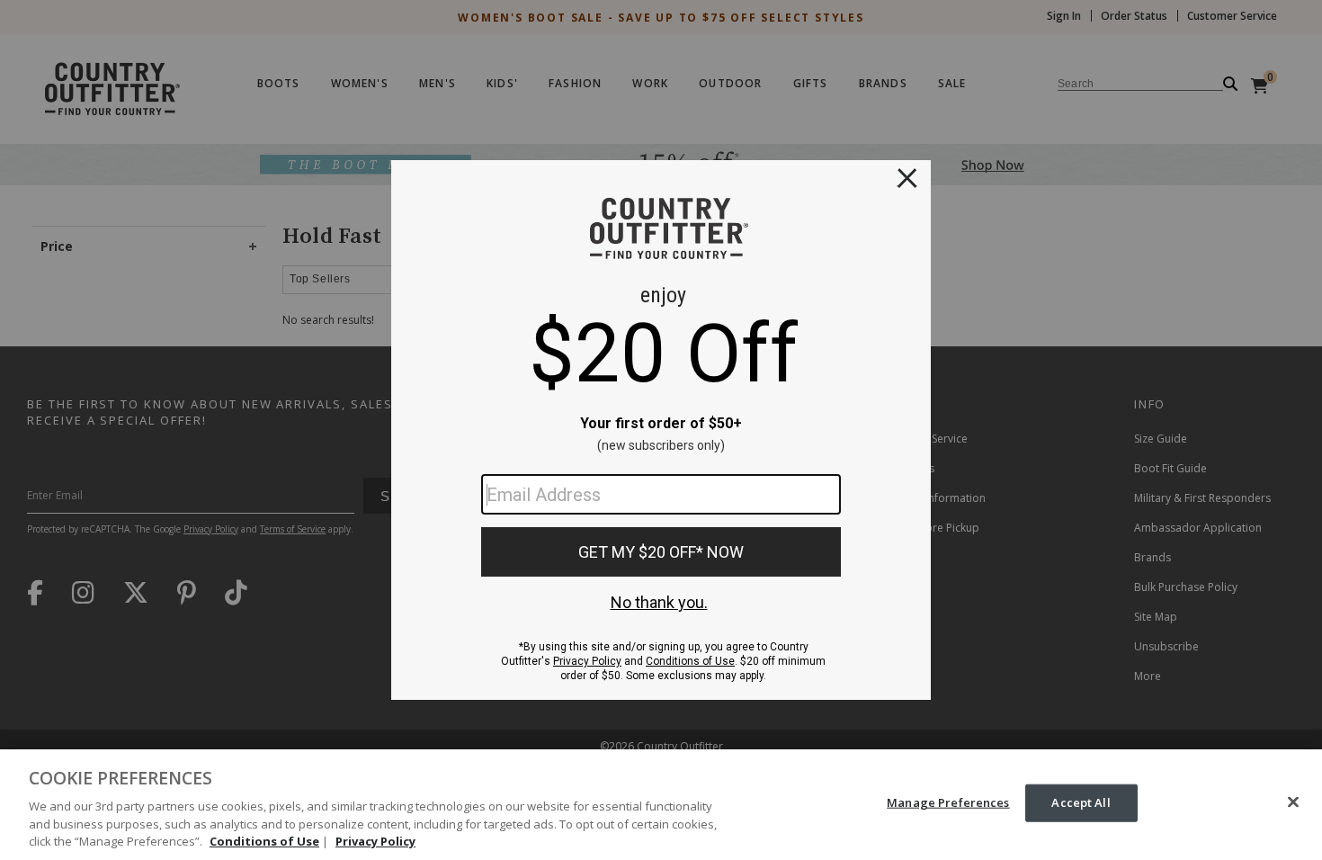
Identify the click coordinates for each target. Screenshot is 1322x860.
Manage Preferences (948, 802)
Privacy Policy (375, 841)
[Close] (1293, 802)
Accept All (1080, 802)
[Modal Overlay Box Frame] (661, 430)
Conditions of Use (264, 841)
